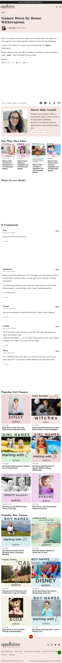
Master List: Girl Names (32, 651)
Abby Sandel (12, 28)
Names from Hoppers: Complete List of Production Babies (22, 165)
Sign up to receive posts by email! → (31, 2)
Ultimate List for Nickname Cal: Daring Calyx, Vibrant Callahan (14, 592)
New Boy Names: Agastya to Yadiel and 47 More (43, 551)
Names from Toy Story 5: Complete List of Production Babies (7, 165)
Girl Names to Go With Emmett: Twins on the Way (14, 507)
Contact (4, 654)
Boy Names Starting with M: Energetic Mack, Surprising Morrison (13, 552)
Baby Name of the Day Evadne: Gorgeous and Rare (44, 507)
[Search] (56, 7)
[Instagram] (48, 645)
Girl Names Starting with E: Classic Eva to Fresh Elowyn (16, 467)
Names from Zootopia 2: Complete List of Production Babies (38, 168)
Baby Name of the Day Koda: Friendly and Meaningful (13, 630)
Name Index (18, 651)
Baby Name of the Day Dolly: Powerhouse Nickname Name (13, 429)
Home (3, 12)
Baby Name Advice (7, 651)
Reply (57, 231)
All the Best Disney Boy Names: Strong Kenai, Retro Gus (44, 592)
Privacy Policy (33, 660)
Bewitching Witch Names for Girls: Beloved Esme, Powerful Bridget (45, 429)
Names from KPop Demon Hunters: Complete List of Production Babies (53, 166)
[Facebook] (55, 645)
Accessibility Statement (43, 660)
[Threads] (52, 645)
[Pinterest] (59, 645)
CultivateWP (57, 660)
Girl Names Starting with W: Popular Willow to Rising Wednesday (43, 468)
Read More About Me (39, 132)
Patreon (12, 654)
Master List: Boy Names (50, 651)
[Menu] (60, 7)
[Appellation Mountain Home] (8, 7)
